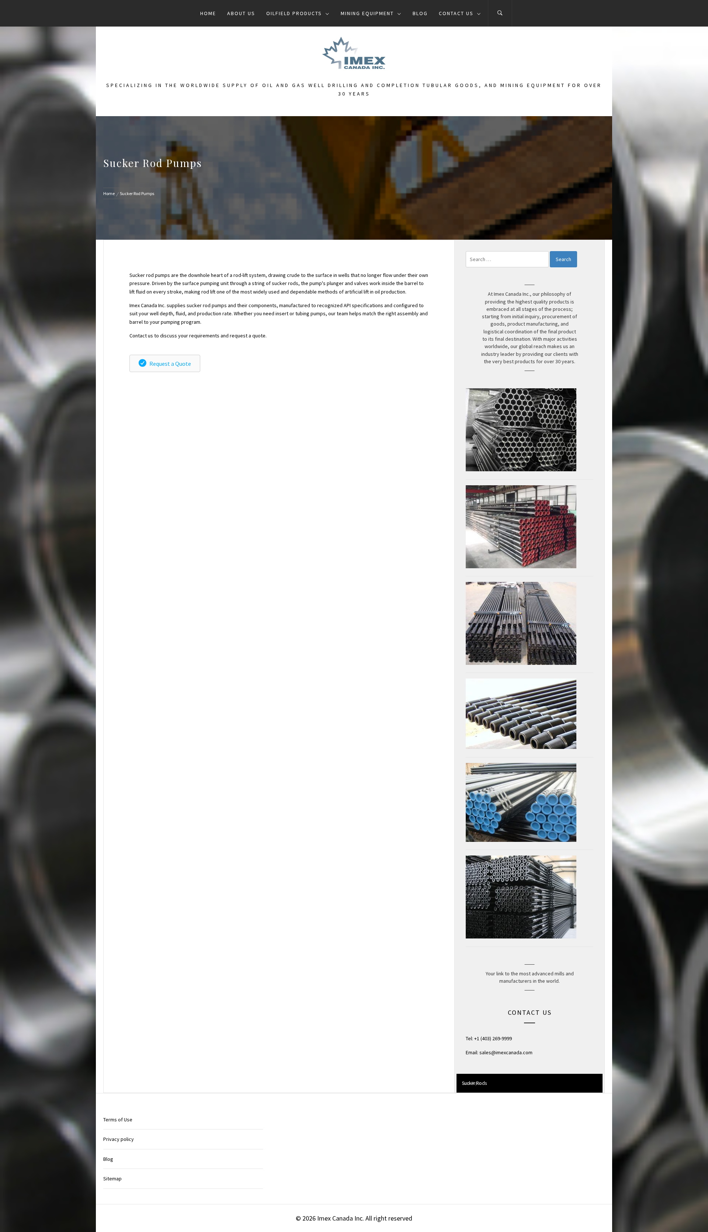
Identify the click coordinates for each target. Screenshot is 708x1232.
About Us (241, 13)
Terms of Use (117, 1119)
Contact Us (456, 13)
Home (208, 13)
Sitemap (112, 1178)
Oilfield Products (294, 13)
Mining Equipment (367, 13)
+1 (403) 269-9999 (493, 1038)
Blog (420, 13)
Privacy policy (118, 1139)
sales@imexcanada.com (505, 1052)
